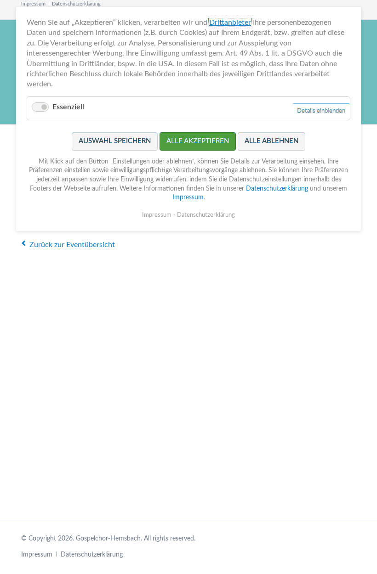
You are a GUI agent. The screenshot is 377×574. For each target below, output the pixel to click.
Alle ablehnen (271, 141)
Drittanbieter (230, 22)
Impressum (33, 3)
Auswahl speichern (115, 141)
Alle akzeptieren (197, 141)
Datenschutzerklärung (76, 3)
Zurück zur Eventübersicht (72, 244)
